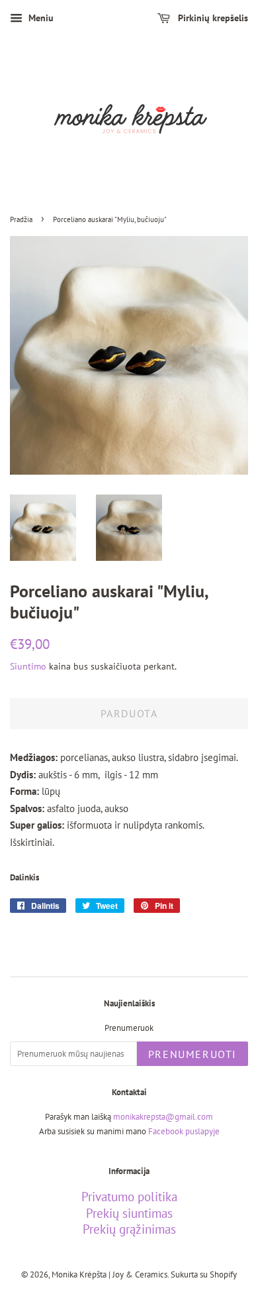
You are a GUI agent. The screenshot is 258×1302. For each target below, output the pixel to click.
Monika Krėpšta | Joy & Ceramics (109, 1274)
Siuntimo (28, 666)
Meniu (40, 18)
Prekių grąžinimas (129, 1229)
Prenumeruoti (192, 1054)
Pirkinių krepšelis (211, 18)
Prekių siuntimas (129, 1213)
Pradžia (21, 219)
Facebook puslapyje (184, 1131)
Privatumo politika (129, 1197)
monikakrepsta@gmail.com (163, 1116)
